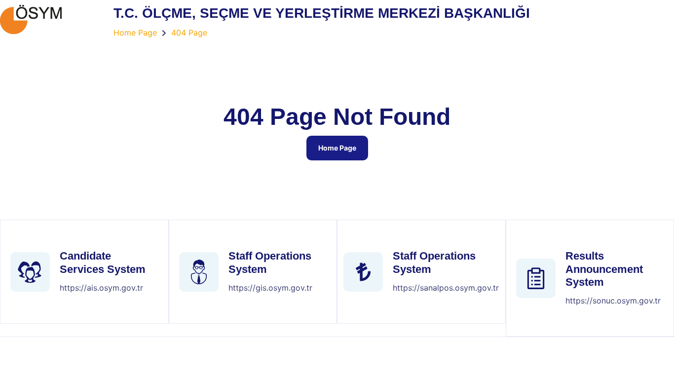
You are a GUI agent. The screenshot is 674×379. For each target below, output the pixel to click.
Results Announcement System (604, 269)
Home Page (337, 148)
